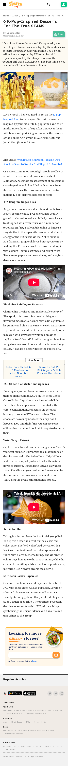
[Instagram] (61, 693)
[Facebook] (49, 693)
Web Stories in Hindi (24, 710)
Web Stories (7, 710)
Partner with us (40, 722)
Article (15, 15)
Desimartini (49, 746)
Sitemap (51, 730)
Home (6, 15)
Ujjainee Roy (13, 33)
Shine (59, 746)
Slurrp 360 (58, 710)
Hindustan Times (9, 746)
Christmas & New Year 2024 (36, 713)
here (34, 661)
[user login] (64, 4)
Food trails (18, 713)
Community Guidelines (14, 734)
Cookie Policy (22, 730)
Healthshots (10, 749)
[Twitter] (55, 693)
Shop (49, 710)
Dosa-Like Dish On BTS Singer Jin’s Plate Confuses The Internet (49, 370)
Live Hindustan (26, 746)
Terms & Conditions (37, 730)
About (5, 722)
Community (39, 710)
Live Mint (38, 746)
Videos (8, 713)
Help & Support (17, 722)
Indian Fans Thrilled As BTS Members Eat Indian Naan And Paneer (18, 372)
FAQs (28, 722)
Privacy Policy (8, 730)
